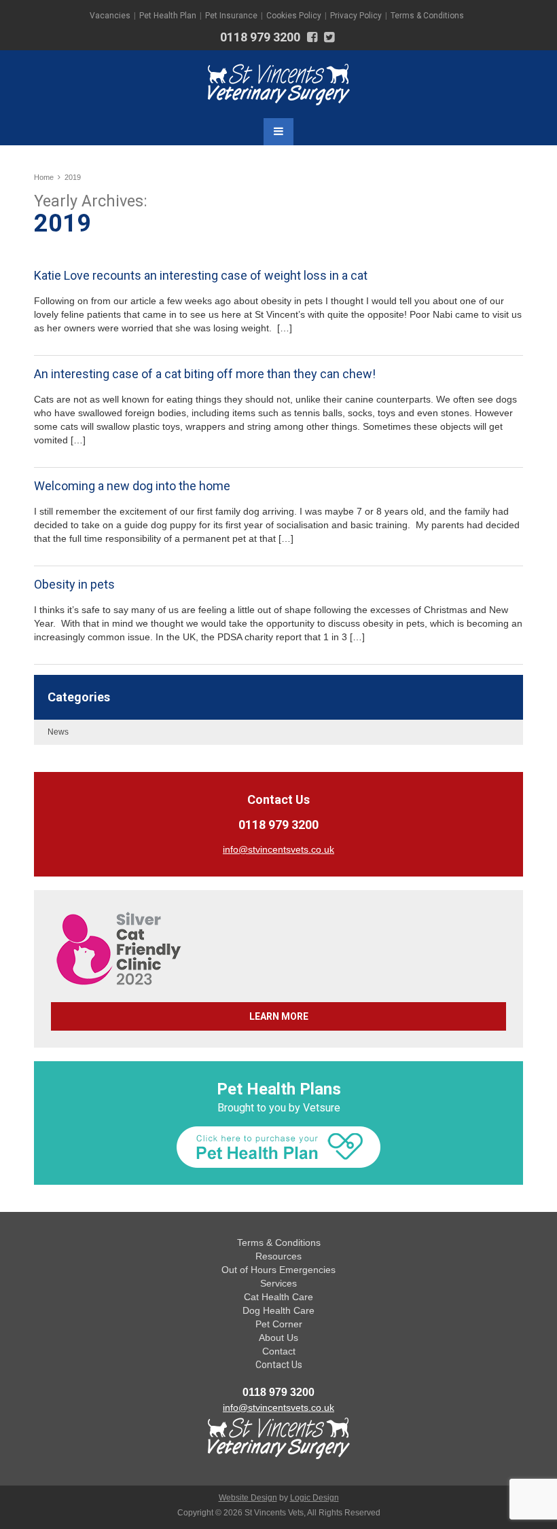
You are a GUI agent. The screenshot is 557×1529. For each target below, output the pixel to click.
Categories (79, 697)
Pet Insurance (231, 15)
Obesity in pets (74, 584)
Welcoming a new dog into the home (132, 486)
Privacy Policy (356, 15)
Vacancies (110, 15)
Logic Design (314, 1498)
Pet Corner (278, 1324)
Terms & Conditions (427, 15)
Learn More (278, 1016)
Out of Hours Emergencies (278, 1269)
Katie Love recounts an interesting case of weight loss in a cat (200, 275)
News (58, 732)
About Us (278, 1337)
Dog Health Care (278, 1310)
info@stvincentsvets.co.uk (278, 1407)
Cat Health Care (278, 1296)
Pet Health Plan (167, 15)
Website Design (248, 1498)
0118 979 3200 (260, 37)
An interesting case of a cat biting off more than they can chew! (205, 374)
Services (278, 1283)
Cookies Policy (293, 15)
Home (44, 177)
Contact (278, 1351)
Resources (278, 1256)
